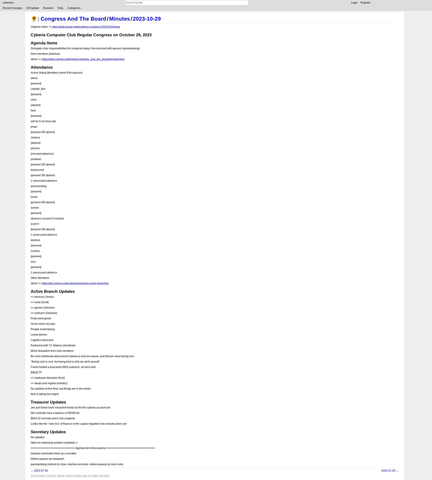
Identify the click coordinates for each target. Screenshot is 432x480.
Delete (61, 475)
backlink (104, 475)
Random (48, 8)
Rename (51, 475)
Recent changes (12, 8)
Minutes (119, 19)
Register (365, 2)
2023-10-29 (147, 19)
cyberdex (8, 2)
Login (354, 2)
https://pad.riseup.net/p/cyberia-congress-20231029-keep (86, 26)
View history (38, 475)
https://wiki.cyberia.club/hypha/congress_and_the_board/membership (83, 59)
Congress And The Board (73, 19)
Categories (73, 8)
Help (60, 8)
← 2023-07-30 (39, 470)
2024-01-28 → (390, 470)
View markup (73, 475)
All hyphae (32, 8)
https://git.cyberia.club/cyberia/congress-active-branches (75, 283)
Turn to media (90, 475)
